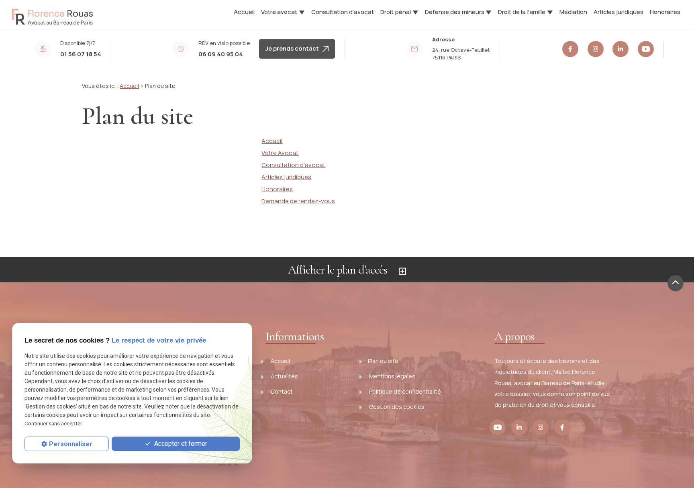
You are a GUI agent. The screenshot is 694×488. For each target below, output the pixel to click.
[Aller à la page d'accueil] (52, 13)
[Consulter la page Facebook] (570, 49)
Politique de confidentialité (404, 391)
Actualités (283, 376)
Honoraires (665, 12)
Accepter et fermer (180, 443)
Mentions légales (391, 376)
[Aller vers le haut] (675, 283)
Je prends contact (294, 48)
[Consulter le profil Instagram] (596, 49)
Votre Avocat (279, 153)
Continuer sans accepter (53, 424)
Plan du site (383, 361)
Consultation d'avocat (342, 12)
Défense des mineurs (454, 12)
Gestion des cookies (396, 406)
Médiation (573, 12)
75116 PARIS (461, 53)
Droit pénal (395, 12)
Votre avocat (279, 12)
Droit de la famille (521, 12)
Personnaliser (70, 444)
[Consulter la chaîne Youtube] (646, 49)
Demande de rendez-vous (298, 201)
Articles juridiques (618, 12)
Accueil (244, 12)
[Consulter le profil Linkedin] (620, 49)
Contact (281, 391)
